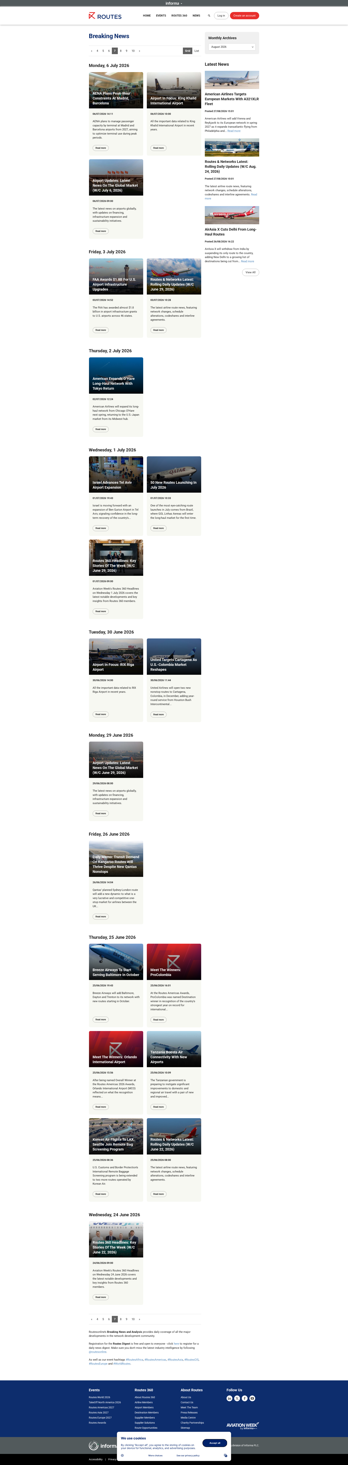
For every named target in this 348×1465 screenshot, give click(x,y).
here (176, 1343)
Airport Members (144, 1407)
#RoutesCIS (191, 1359)
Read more (101, 148)
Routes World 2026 (99, 1397)
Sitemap (185, 1427)
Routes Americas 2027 (101, 1407)
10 (133, 50)
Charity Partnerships (192, 1422)
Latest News (217, 64)
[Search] (209, 15)
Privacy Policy (116, 1459)
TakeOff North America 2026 (105, 1402)
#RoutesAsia (175, 1359)
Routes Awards (97, 1422)
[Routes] (105, 15)
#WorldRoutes (121, 1363)
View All (251, 272)
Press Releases (189, 1412)
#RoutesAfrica (134, 1359)
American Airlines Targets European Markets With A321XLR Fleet (232, 99)
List (196, 50)
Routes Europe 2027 (100, 1417)
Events (161, 15)
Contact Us (187, 1402)
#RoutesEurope (98, 1363)
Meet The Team (189, 1407)
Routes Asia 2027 (99, 1412)
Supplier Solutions (145, 1422)
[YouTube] (252, 1398)
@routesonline (97, 1352)
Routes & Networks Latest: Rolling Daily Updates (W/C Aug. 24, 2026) (230, 166)
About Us (186, 1397)
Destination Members (147, 1412)
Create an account (244, 15)
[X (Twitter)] (237, 1398)
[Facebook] (245, 1398)
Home (147, 15)
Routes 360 (179, 15)
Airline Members (144, 1402)
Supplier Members (145, 1417)
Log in (221, 15)
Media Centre (188, 1417)
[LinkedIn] (229, 1398)
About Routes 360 (145, 1397)
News (196, 15)
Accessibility (96, 1459)
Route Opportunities (146, 1427)
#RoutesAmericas (155, 1359)
